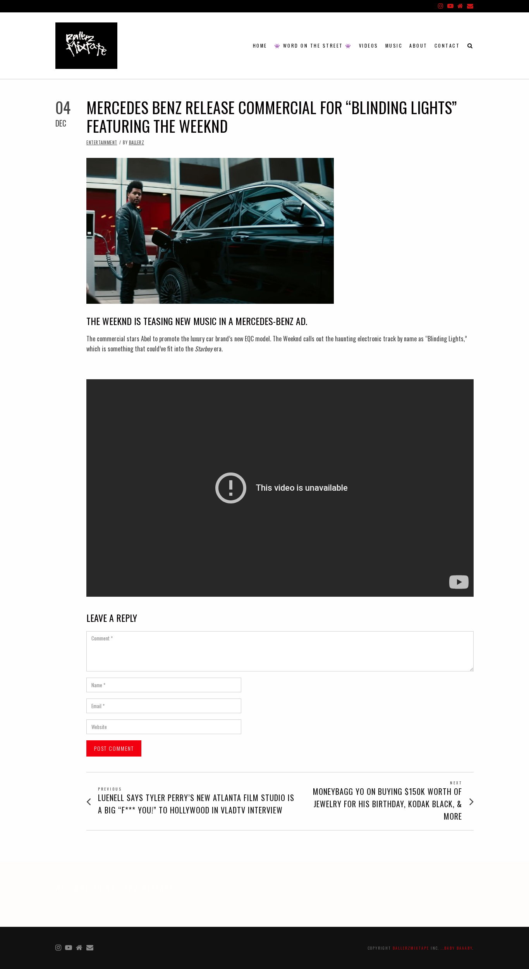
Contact (447, 45)
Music (394, 45)
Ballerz (136, 142)
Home (260, 45)
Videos (368, 45)
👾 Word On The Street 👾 (313, 45)
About (418, 45)
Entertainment (101, 142)
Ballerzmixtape (411, 948)
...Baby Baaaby (456, 948)
